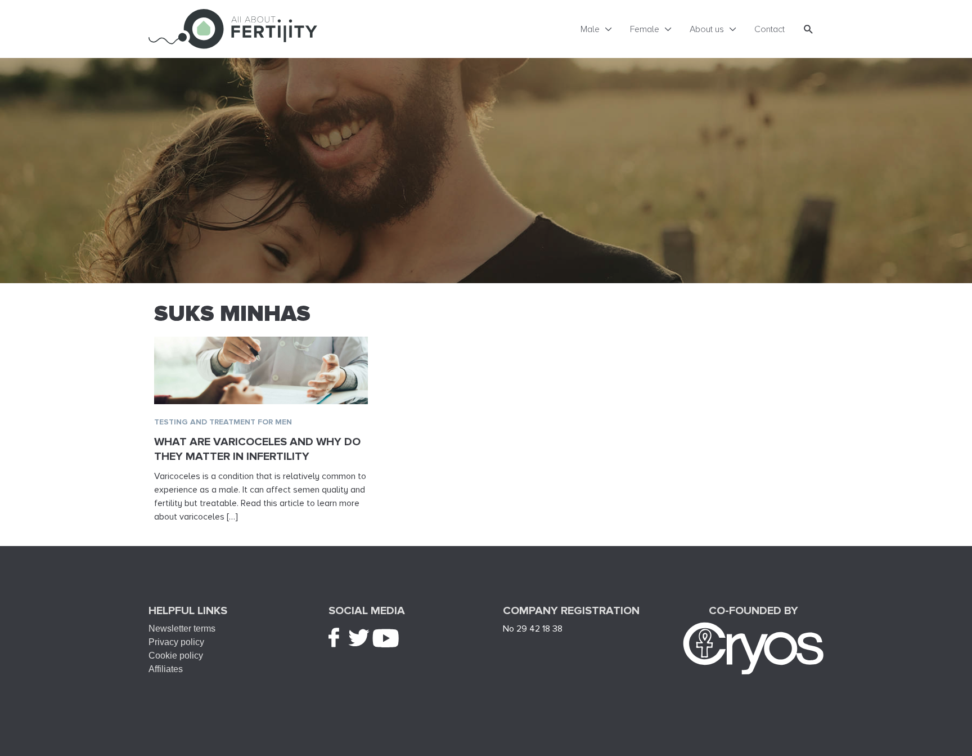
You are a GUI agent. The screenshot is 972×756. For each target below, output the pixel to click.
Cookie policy (175, 655)
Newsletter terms (181, 628)
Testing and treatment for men (223, 422)
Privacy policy (176, 642)
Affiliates (165, 669)
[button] (808, 29)
